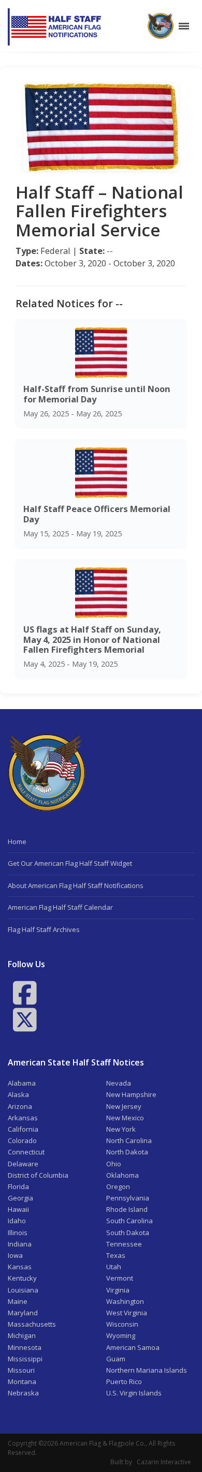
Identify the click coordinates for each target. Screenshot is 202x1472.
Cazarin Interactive (164, 1462)
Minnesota (24, 1347)
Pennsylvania (127, 1198)
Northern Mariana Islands (146, 1370)
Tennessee (124, 1244)
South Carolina (129, 1220)
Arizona (20, 1106)
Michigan (22, 1335)
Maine (17, 1301)
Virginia (117, 1290)
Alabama (22, 1083)
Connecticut (26, 1151)
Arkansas (23, 1117)
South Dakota (127, 1232)
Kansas (20, 1266)
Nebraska (23, 1393)
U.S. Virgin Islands (134, 1393)
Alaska (18, 1094)
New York (121, 1129)
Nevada (118, 1083)
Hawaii (18, 1209)
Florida (18, 1186)
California (23, 1129)
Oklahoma (122, 1175)
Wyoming (120, 1335)
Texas (115, 1255)
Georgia (20, 1198)
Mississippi (25, 1358)
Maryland (23, 1312)
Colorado (22, 1140)
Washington (125, 1301)
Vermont (119, 1278)
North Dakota (127, 1151)
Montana (22, 1381)
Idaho (17, 1220)
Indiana (20, 1244)
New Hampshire (131, 1094)
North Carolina (129, 1140)
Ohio (113, 1163)
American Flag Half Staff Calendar (60, 907)
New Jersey (123, 1106)
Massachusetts (32, 1324)
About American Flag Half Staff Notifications (75, 885)
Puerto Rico (124, 1381)
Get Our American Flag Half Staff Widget (70, 863)
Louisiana (23, 1290)
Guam (115, 1358)
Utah (113, 1266)
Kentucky (22, 1278)
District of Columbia (38, 1175)
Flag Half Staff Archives (44, 929)
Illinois (17, 1232)
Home (17, 841)
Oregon (118, 1186)
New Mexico (125, 1117)
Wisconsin (122, 1324)
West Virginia (126, 1312)
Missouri (21, 1370)
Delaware (23, 1163)
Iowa (15, 1255)
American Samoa (133, 1347)
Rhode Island (127, 1209)
